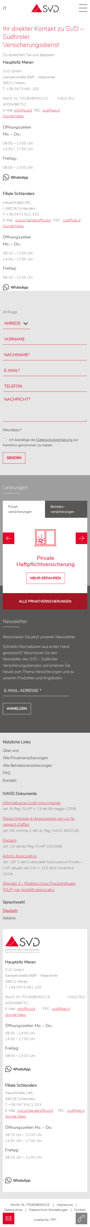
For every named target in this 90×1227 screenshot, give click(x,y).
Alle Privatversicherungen (45, 601)
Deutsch (10, 910)
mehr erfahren (45, 578)
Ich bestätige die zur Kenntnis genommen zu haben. (40, 442)
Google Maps (15, 1116)
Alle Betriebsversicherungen (27, 765)
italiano (9, 918)
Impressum (65, 1205)
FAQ (6, 773)
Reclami (10, 840)
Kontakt (10, 780)
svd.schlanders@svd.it (33, 220)
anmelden (17, 708)
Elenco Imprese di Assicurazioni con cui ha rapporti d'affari (38, 821)
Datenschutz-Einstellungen (48, 1210)
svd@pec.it (76, 1110)
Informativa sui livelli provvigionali (31, 803)
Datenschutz (13, 1210)
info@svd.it (23, 110)
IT (5, 9)
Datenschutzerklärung (54, 439)
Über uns (11, 750)
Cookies (80, 1210)
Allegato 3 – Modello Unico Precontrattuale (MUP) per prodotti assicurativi (39, 886)
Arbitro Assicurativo (20, 856)
